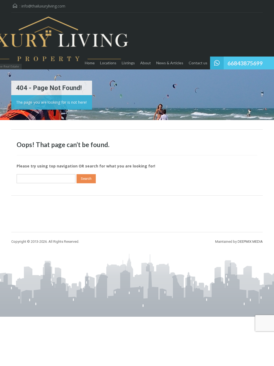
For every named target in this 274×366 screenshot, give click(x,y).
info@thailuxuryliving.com (43, 6)
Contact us (198, 63)
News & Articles (169, 63)
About (145, 63)
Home (90, 63)
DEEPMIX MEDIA (250, 242)
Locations (108, 63)
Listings (128, 63)
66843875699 (245, 63)
